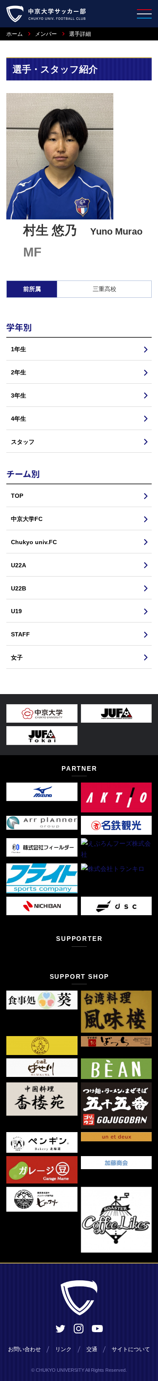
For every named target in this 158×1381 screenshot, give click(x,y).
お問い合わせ (24, 1349)
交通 (91, 1349)
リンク (63, 1349)
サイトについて (131, 1349)
